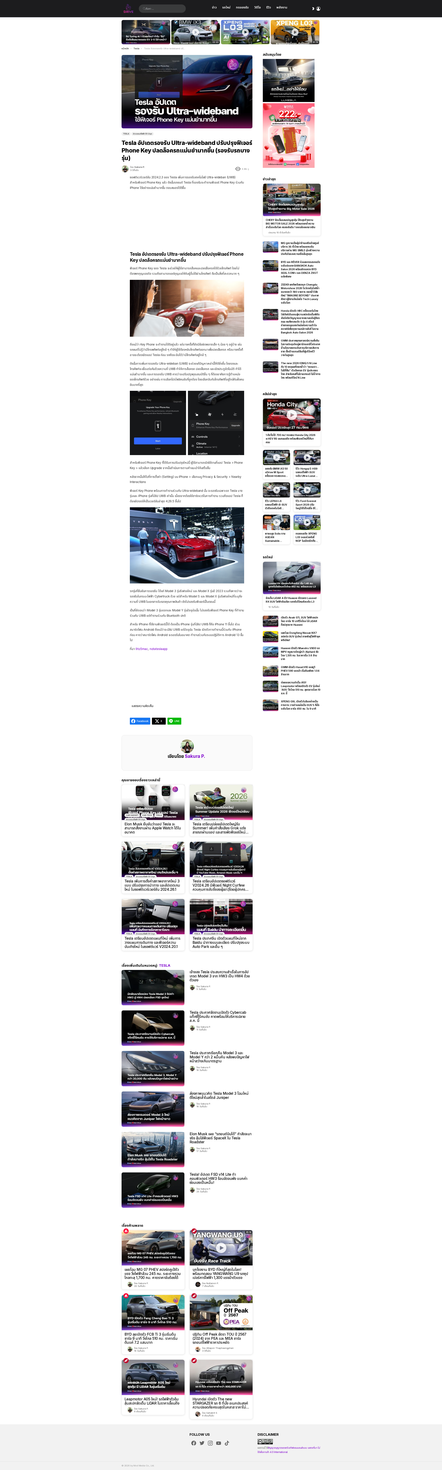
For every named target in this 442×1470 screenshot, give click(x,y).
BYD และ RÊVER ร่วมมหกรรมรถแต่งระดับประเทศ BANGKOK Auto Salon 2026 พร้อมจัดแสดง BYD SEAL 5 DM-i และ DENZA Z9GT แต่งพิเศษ (300, 269)
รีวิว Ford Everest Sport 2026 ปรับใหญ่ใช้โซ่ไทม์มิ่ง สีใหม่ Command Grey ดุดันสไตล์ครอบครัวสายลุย (307, 504)
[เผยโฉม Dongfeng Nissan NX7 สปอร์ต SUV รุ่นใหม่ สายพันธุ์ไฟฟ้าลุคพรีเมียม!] (270, 637)
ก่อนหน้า (123, 32)
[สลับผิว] (313, 8)
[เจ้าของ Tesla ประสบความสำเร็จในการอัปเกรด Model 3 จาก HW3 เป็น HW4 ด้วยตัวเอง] (153, 987)
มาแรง (194, 1231)
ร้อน (126, 1231)
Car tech (147, 815)
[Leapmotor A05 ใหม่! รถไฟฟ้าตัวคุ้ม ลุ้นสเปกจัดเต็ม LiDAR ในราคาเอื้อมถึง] (153, 1377)
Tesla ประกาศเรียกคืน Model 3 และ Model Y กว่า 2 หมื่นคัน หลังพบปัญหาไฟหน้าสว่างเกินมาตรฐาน (219, 1057)
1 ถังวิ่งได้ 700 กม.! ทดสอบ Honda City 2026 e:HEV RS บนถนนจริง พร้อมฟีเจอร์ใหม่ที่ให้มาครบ (290, 438)
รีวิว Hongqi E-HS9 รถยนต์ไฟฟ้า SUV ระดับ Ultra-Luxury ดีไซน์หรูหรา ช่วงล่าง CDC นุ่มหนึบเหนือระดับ (307, 472)
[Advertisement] (187, 218)
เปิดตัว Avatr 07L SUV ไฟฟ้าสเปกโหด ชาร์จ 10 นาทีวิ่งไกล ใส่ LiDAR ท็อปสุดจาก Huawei (299, 621)
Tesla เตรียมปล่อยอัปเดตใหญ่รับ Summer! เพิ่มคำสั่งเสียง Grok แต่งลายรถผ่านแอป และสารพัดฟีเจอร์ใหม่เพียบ (219, 828)
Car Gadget (132, 815)
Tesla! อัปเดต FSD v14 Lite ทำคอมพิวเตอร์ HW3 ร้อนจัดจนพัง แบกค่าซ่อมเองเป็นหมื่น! (218, 1178)
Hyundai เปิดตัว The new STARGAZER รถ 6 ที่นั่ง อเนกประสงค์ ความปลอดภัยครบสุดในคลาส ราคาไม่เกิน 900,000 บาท (220, 1403)
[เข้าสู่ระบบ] (318, 8)
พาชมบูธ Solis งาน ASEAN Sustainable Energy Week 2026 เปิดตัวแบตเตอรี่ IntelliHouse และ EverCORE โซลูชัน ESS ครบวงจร (275, 537)
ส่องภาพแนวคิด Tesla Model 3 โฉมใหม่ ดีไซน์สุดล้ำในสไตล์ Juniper (219, 1095)
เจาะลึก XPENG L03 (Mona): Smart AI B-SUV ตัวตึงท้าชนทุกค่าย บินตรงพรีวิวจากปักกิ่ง (295, 38)
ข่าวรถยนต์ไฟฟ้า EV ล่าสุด (135, 819)
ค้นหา (144, 8)
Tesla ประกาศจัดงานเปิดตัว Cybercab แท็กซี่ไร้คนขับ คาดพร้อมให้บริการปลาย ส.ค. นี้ (218, 1016)
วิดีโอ (257, 7)
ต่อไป (318, 32)
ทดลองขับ (242, 7)
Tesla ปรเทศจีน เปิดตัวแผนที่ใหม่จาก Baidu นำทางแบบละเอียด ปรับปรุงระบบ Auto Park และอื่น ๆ (221, 942)
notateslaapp (158, 649)
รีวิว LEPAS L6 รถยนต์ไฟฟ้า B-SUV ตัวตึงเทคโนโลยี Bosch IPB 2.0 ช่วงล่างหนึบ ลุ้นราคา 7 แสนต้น (276, 504)
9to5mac (142, 649)
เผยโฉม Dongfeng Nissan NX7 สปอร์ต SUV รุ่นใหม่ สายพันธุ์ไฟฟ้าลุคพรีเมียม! (300, 636)
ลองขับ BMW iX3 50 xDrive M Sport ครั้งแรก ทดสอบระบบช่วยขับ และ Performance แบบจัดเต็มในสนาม (193, 38)
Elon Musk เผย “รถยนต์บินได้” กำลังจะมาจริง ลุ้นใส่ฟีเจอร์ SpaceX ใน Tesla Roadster (221, 1138)
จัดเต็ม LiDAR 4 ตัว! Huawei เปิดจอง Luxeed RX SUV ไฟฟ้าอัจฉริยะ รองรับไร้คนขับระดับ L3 (291, 599)
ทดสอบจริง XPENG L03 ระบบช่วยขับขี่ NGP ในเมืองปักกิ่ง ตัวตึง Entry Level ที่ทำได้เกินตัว (243, 38)
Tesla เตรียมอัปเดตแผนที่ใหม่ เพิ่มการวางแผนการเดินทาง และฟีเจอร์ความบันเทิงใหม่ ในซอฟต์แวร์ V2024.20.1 (152, 942)
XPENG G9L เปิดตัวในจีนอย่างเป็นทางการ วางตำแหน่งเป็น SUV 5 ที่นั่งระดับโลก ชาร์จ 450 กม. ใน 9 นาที (300, 705)
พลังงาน (281, 7)
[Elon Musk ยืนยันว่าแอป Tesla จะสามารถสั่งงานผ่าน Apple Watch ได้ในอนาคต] (153, 802)
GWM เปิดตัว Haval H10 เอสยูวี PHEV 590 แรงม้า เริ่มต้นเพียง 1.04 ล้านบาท (300, 670)
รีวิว (268, 7)
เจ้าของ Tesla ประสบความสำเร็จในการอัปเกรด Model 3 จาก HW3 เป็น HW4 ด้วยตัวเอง (220, 976)
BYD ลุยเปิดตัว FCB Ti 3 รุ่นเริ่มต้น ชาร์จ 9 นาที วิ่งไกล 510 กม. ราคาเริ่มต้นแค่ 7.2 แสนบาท (150, 1338)
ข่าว (214, 7)
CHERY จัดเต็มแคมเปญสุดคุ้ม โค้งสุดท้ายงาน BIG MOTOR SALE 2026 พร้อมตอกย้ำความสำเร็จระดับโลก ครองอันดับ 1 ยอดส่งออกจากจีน (290, 223)
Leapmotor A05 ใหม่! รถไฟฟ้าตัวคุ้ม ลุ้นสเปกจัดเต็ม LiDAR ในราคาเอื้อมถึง (151, 1401)
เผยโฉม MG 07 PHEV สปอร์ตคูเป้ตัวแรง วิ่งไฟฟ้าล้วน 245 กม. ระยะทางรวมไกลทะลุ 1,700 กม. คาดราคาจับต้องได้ (152, 1274)
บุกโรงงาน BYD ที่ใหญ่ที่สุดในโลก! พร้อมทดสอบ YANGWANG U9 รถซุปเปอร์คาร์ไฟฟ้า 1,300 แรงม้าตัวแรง (220, 1274)
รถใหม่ (226, 7)
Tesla (159, 815)
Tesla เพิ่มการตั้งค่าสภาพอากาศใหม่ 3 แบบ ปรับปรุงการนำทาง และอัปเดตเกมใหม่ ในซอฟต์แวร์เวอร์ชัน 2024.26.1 (152, 885)
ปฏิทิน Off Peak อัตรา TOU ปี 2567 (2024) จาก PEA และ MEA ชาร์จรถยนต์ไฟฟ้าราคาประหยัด (219, 1338)
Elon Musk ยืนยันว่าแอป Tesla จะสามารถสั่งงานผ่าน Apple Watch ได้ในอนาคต (152, 828)
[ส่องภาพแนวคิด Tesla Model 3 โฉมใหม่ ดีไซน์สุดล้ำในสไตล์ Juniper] (153, 1109)
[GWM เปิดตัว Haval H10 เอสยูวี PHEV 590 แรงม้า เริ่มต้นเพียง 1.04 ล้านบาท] (270, 671)
